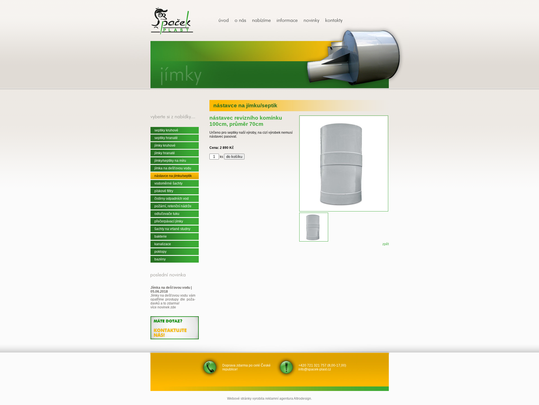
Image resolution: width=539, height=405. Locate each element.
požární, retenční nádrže (172, 206)
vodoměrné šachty (168, 183)
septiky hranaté (166, 138)
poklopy (160, 252)
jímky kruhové (164, 145)
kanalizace (162, 244)
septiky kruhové (166, 130)
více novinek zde (163, 307)
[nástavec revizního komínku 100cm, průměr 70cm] (225, 20)
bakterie (160, 236)
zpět (385, 244)
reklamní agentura (279, 399)
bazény (160, 259)
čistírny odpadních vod (171, 199)
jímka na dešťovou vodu (172, 168)
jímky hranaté (164, 153)
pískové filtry (163, 191)
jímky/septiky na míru (170, 161)
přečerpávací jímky (168, 221)
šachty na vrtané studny (172, 229)
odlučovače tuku (166, 214)
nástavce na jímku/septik (173, 176)
